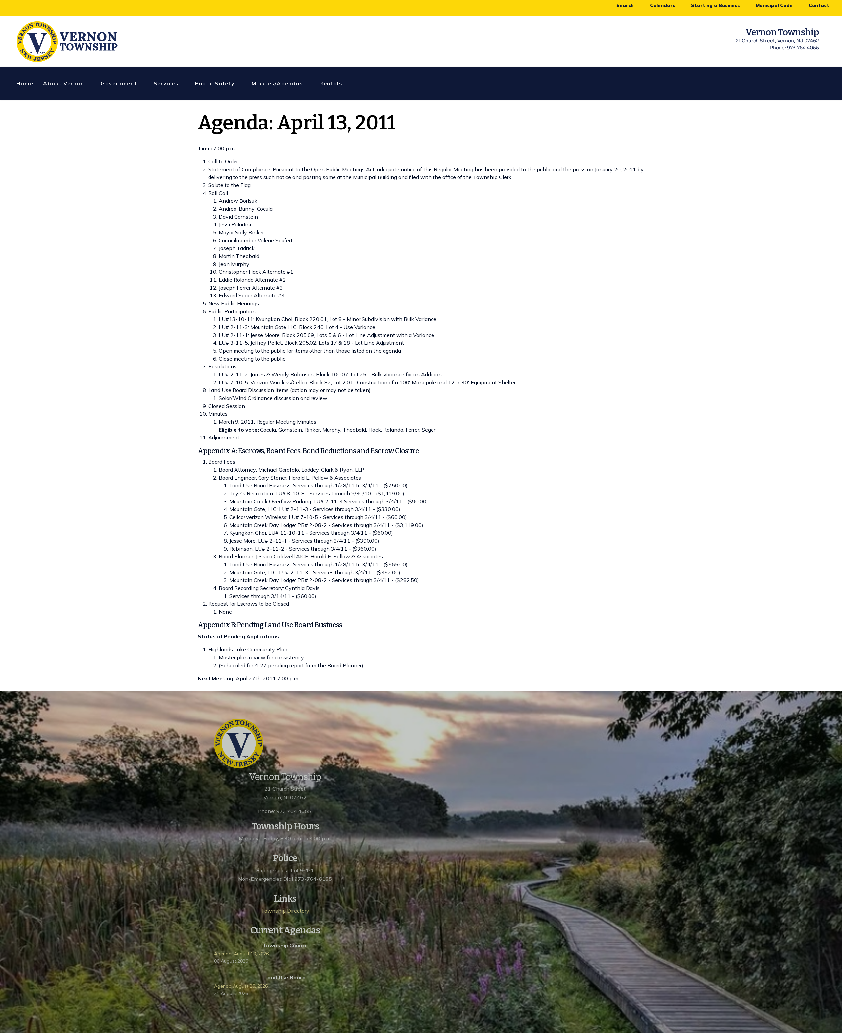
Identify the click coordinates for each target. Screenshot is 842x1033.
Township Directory (285, 910)
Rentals (330, 83)
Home (24, 83)
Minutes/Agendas (277, 83)
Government (119, 83)
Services (166, 83)
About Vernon (63, 83)
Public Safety (215, 83)
